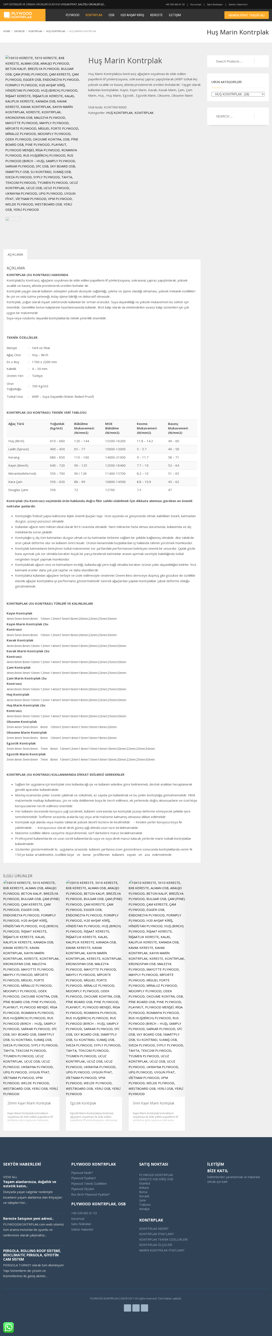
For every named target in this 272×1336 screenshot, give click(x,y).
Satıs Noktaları (215, 4)
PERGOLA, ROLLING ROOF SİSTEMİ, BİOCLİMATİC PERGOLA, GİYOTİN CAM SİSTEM (32, 1255)
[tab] (15, 254)
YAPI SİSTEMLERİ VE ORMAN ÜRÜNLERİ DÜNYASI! (32, 4)
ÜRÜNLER (19, 31)
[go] (259, 116)
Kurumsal (195, 4)
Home (6, 31)
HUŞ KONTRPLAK (55, 31)
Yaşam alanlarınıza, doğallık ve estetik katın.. (29, 1183)
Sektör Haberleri (238, 4)
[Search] (259, 61)
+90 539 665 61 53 (175, 4)
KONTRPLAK (35, 31)
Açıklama (15, 254)
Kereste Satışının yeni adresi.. (28, 1218)
